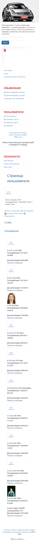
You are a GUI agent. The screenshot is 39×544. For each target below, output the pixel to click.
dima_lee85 (13, 470)
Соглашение (16, 532)
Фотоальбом (28, 211)
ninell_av (12, 250)
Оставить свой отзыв (14, 213)
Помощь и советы (10, 530)
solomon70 (12, 333)
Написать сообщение (12, 211)
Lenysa (11, 415)
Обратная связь (23, 530)
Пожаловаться (9, 216)
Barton (7, 200)
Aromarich (12, 360)
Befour (11, 278)
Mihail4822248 (14, 388)
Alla (10, 305)
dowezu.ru (25, 532)
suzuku (11, 443)
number (11, 498)
